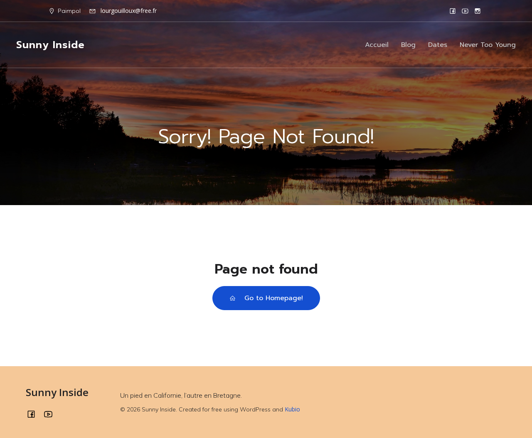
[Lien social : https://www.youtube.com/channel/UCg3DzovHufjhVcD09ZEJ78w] (465, 11)
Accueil (377, 45)
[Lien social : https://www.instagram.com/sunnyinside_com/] (477, 11)
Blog (408, 45)
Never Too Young (488, 45)
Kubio (292, 409)
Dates (437, 45)
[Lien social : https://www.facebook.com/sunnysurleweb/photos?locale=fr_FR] (452, 11)
